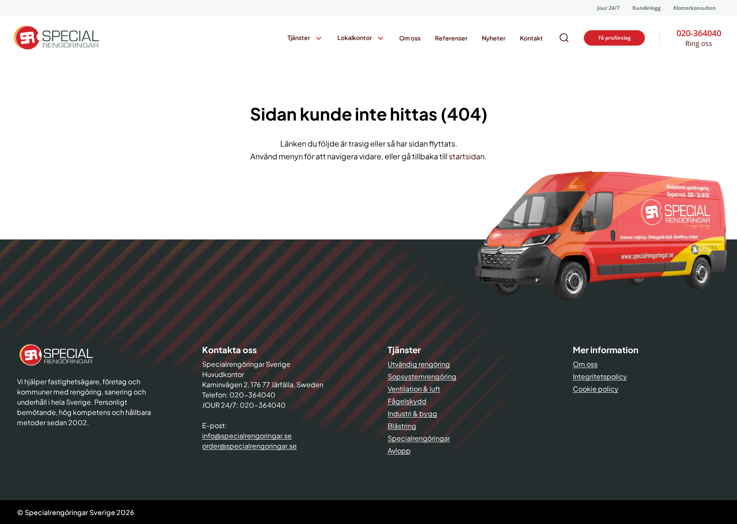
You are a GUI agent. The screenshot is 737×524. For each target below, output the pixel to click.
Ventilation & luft (414, 388)
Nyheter (493, 38)
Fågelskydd (407, 401)
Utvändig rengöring (419, 364)
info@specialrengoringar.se (247, 435)
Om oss (410, 38)
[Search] (564, 38)
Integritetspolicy (600, 376)
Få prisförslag (614, 37)
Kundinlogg (647, 8)
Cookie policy (595, 388)
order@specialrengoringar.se (249, 445)
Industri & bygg (412, 413)
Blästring (402, 425)
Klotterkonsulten (694, 8)
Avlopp (399, 450)
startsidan (467, 156)
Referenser (451, 38)
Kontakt (531, 38)
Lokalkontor (354, 37)
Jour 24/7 (608, 8)
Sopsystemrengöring (422, 376)
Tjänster (298, 37)
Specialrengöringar (419, 438)
